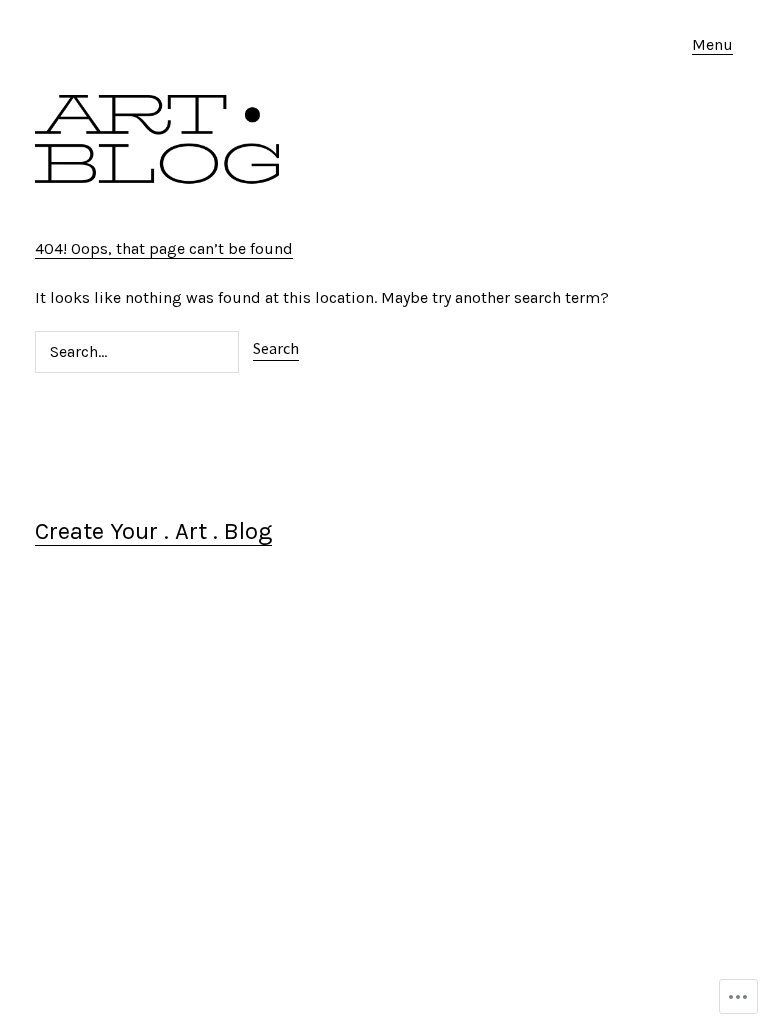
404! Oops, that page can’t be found (164, 248)
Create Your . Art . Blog (153, 531)
